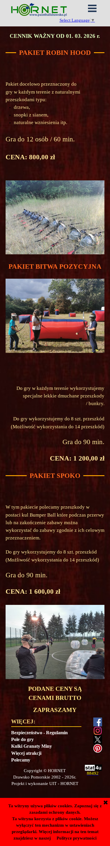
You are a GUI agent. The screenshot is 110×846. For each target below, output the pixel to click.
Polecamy (20, 759)
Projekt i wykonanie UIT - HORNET (44, 783)
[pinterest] (97, 748)
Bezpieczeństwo (26, 732)
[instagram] (97, 730)
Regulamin (57, 732)
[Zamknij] (106, 802)
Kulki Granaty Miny (31, 746)
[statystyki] (93, 768)
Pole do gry (22, 739)
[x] (97, 739)
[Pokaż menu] (92, 8)
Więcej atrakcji (26, 753)
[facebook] (97, 722)
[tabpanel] (55, 36)
